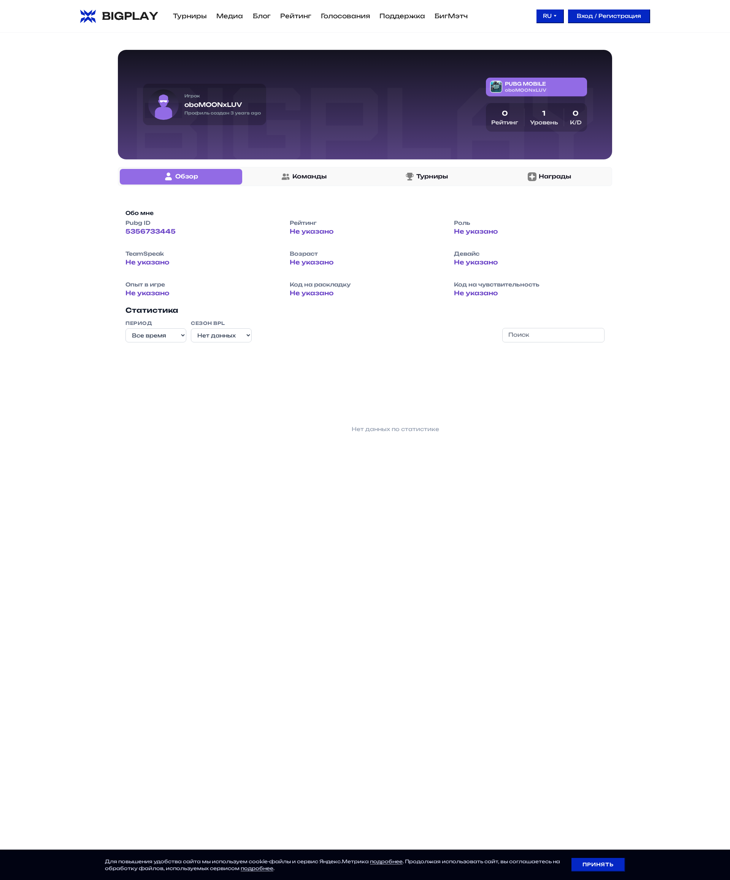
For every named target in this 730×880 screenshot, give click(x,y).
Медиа (229, 16)
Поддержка (402, 16)
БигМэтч (451, 16)
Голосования (345, 16)
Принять (597, 864)
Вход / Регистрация (609, 16)
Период (138, 323)
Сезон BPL (208, 323)
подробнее (386, 861)
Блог (262, 16)
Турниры (190, 16)
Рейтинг (295, 16)
